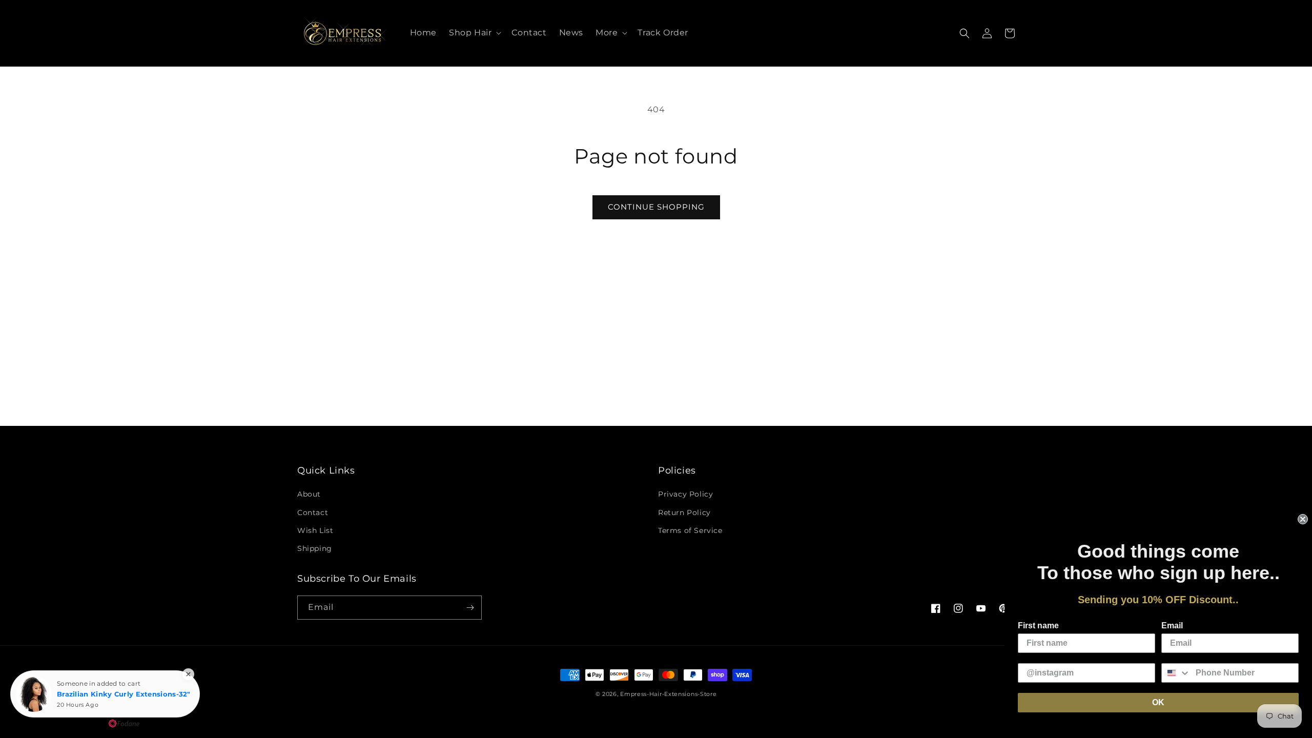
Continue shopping (656, 207)
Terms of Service (690, 530)
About (309, 494)
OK (1158, 702)
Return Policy (684, 512)
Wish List (315, 530)
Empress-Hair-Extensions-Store (668, 694)
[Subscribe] (470, 608)
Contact (312, 512)
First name (1038, 625)
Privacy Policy (685, 494)
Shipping (314, 548)
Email (1172, 625)
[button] (474, 33)
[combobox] (1176, 673)
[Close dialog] (1303, 519)
